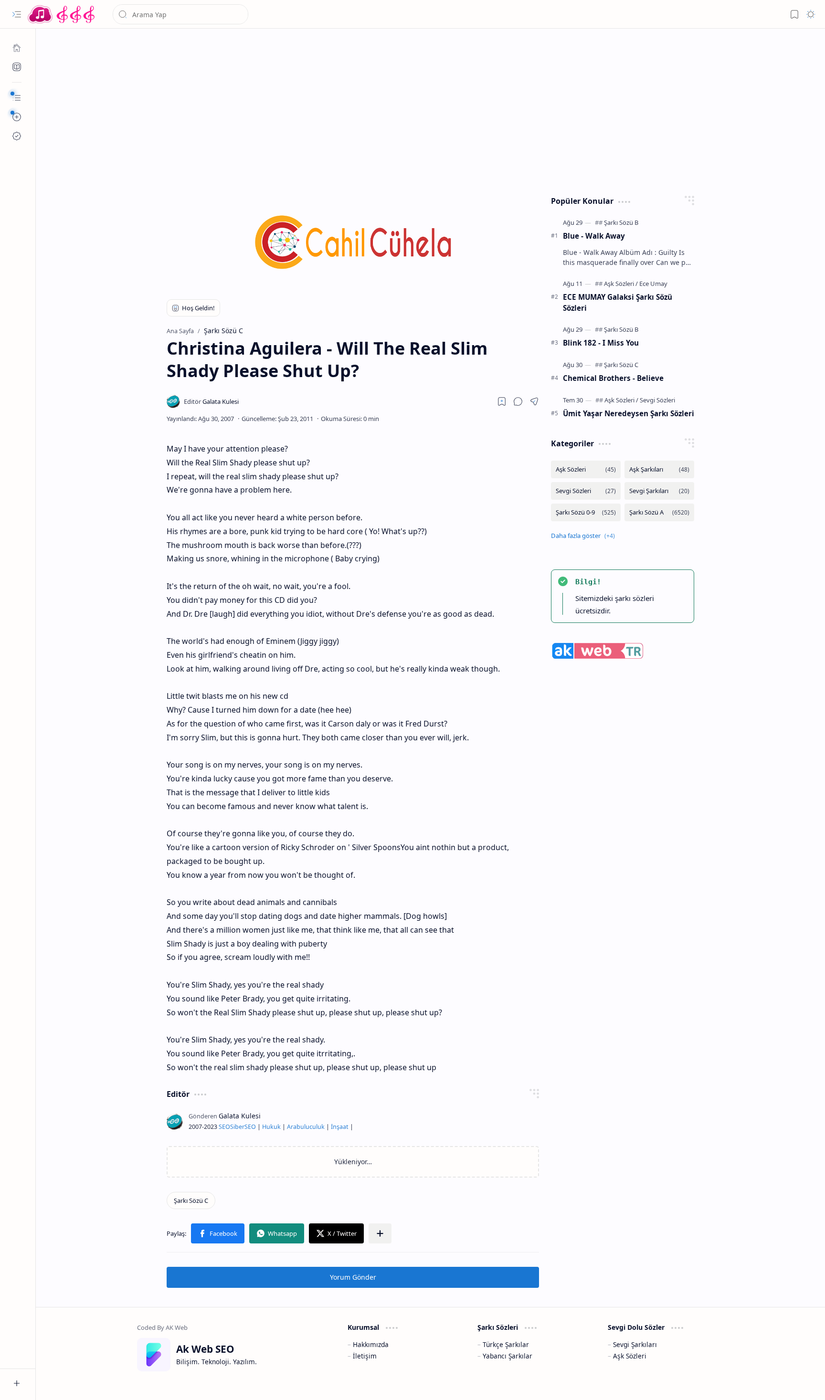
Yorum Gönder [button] (353, 1277)
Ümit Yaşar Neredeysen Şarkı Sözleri (628, 413)
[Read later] (502, 401)
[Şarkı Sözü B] (621, 222)
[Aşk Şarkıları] (659, 469)
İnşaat (340, 1127)
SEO (224, 1127)
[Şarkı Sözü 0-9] (586, 512)
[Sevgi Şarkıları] (659, 491)
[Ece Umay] (653, 283)
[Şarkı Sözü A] (659, 512)
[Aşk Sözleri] (621, 283)
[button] (17, 14)
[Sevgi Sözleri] (657, 400)
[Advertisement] (423, 110)
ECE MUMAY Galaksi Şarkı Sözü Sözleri (617, 302)
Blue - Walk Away (594, 236)
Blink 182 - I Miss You (601, 342)
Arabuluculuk (306, 1127)
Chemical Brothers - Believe (613, 378)
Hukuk (271, 1127)
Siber (237, 1127)
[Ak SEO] (16, 66)
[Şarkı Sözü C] (191, 1200)
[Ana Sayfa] (16, 47)
